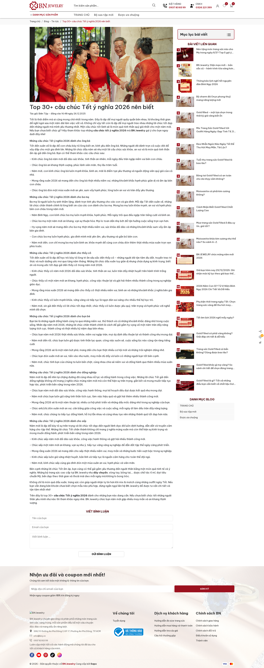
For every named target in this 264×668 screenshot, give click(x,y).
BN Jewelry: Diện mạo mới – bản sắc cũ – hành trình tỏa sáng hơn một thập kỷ (214, 68)
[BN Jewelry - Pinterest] (45, 655)
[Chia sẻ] (260, 331)
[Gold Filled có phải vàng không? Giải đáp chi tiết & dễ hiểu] (185, 338)
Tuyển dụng (119, 620)
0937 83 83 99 (177, 7)
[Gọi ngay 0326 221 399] (192, 6)
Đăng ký (204, 589)
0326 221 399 (204, 7)
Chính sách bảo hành (207, 625)
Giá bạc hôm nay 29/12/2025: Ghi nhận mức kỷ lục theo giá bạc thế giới (215, 273)
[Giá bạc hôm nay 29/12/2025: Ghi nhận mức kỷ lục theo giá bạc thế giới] (185, 275)
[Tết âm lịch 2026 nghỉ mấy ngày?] (185, 322)
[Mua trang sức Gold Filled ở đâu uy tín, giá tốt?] (185, 228)
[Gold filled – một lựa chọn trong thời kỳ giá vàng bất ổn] (185, 117)
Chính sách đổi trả (206, 630)
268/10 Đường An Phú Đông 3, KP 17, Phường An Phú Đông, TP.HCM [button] (67, 631)
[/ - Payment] (225, 664)
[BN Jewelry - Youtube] (39, 655)
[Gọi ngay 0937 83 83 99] (165, 6)
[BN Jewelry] (50, 6)
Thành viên (202, 640)
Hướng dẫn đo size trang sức (169, 620)
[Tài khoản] (217, 5)
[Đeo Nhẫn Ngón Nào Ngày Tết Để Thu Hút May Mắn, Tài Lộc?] (185, 149)
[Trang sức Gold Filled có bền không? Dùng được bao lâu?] (185, 354)
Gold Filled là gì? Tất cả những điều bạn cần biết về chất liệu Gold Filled (215, 384)
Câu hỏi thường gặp (165, 635)
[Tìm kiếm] (153, 5)
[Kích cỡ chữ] (260, 342)
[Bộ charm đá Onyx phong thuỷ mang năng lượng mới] (185, 101)
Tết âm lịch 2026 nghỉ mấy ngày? (215, 317)
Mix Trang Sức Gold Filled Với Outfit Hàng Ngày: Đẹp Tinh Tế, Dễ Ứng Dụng (215, 131)
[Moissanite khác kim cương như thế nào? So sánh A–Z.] (185, 244)
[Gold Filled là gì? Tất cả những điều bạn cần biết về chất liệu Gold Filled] (185, 386)
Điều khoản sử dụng (206, 635)
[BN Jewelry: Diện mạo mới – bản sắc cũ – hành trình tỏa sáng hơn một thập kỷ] (185, 70)
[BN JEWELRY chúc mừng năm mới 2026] (185, 259)
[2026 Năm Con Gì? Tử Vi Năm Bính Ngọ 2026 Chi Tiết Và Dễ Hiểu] (185, 291)
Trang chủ (35, 21)
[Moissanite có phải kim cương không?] (185, 196)
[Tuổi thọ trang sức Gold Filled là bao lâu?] (185, 165)
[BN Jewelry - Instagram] (59, 655)
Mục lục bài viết (193, 34)
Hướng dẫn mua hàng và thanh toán (173, 625)
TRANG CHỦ (82, 14)
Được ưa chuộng (128, 14)
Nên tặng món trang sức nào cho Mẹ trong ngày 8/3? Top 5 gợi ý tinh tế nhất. (214, 53)
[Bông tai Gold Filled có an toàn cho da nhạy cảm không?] (185, 180)
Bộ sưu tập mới (104, 14)
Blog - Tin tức (51, 21)
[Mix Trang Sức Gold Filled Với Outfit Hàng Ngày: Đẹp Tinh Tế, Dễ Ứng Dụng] (185, 133)
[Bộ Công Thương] (132, 632)
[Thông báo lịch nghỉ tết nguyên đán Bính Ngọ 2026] (185, 86)
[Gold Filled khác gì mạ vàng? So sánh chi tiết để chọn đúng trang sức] (185, 370)
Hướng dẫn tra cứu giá (166, 630)
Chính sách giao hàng (207, 620)
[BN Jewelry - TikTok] (52, 655)
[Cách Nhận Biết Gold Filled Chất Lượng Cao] (185, 212)
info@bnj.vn (40, 636)
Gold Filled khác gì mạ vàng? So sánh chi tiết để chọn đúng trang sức (214, 368)
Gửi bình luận (101, 554)
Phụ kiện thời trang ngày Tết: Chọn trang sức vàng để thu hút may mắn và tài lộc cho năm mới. (215, 305)
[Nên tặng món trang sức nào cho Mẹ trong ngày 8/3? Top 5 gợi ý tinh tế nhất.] (185, 54)
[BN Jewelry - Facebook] (32, 655)
